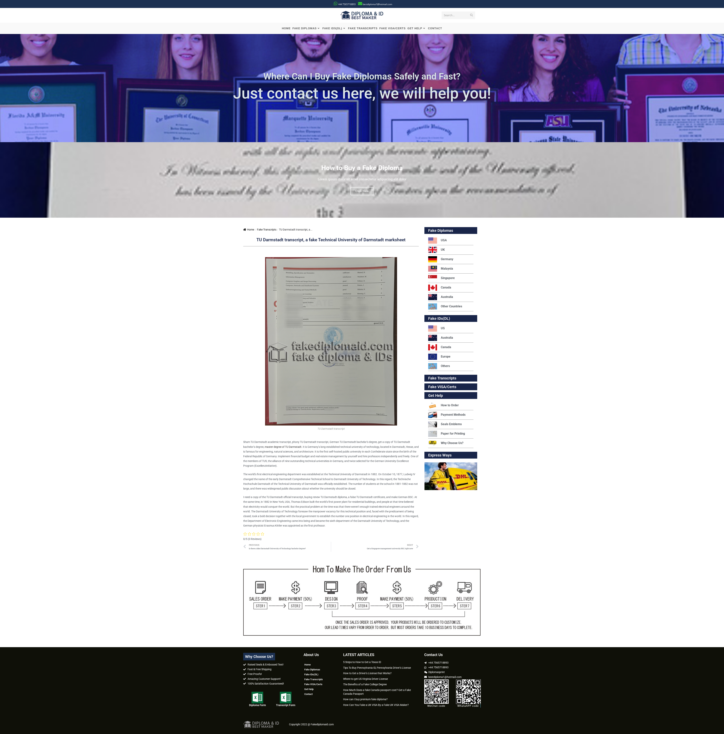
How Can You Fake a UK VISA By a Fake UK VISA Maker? (376, 704)
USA (444, 240)
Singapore (448, 278)
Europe (445, 356)
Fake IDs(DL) (439, 318)
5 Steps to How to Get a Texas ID (362, 662)
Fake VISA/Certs (442, 387)
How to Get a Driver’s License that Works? (367, 673)
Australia (447, 297)
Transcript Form (285, 705)
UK (443, 249)
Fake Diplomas (440, 230)
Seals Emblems (451, 424)
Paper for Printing (453, 433)
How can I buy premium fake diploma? (365, 699)
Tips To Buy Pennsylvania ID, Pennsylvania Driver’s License (377, 667)
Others (445, 366)
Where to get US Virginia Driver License (365, 678)
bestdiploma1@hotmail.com (377, 4)
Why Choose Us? (452, 443)
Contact (308, 694)
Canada (446, 287)
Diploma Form (257, 705)
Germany (447, 259)
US (443, 328)
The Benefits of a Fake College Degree (365, 684)
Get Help (309, 689)
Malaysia (447, 268)
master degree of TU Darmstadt (283, 446)
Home (250, 229)
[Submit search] (471, 15)
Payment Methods (453, 414)
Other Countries (451, 306)
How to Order (450, 405)
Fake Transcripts (266, 229)
